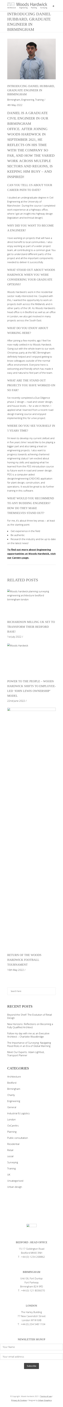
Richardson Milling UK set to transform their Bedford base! (31, 626)
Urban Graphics (45, 1400)
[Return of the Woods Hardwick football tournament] (31, 828)
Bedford (11, 1082)
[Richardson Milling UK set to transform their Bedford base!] (31, 602)
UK (8, 1174)
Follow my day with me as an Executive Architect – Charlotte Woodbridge (28, 1035)
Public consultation (17, 1137)
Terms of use (46, 1396)
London (11, 1119)
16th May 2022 (15, 969)
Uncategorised (15, 1180)
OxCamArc (13, 1125)
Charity (11, 1095)
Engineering (27, 99)
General (11, 1107)
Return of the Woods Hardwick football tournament (24, 959)
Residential (13, 1144)
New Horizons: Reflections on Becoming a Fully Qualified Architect (30, 1025)
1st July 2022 (14, 636)
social (10, 1156)
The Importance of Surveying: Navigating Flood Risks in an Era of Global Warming (29, 1044)
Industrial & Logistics (18, 1113)
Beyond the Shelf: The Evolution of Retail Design (29, 1016)
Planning (11, 1131)
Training (39, 99)
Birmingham (13, 99)
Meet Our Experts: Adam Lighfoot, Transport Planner (25, 1053)
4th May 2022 (14, 105)
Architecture (14, 1076)
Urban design (14, 1186)
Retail (10, 1150)
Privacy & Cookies (19, 1400)
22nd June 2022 (16, 700)
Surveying (12, 1162)
